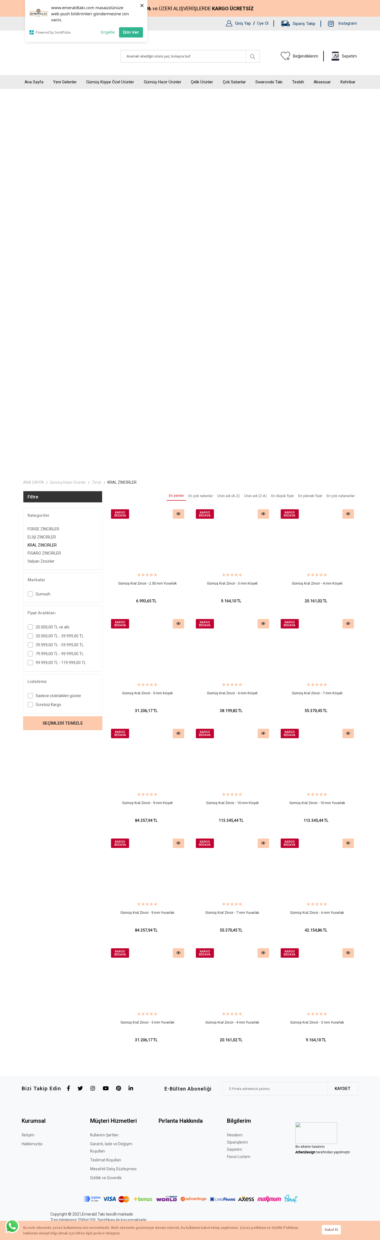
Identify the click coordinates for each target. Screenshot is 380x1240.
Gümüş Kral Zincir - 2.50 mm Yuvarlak (147, 583)
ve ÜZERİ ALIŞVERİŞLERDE (195, 8)
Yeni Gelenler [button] (65, 81)
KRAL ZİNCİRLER (42, 545)
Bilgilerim (239, 1120)
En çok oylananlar (341, 496)
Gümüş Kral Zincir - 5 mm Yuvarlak (147, 1022)
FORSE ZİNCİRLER (43, 529)
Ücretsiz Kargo (48, 704)
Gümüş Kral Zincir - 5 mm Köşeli (147, 693)
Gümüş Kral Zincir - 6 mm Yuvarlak (317, 912)
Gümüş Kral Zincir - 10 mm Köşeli (232, 803)
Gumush (43, 594)
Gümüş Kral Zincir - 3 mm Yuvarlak (317, 1022)
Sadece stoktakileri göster (58, 695)
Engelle (108, 32)
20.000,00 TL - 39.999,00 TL (60, 636)
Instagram (347, 23)
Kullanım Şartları (104, 1135)
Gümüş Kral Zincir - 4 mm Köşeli (317, 583)
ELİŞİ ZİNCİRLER (42, 537)
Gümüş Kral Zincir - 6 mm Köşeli (232, 693)
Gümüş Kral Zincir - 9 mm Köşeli (147, 803)
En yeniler (176, 495)
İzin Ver (131, 32)
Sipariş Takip (304, 23)
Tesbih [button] (298, 81)
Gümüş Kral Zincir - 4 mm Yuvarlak (232, 1022)
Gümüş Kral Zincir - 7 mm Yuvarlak (232, 912)
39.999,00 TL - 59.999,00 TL (60, 645)
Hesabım (235, 1135)
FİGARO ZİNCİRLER (44, 553)
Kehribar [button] (348, 81)
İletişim (28, 1135)
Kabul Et (331, 1229)
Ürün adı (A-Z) (228, 496)
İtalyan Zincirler (41, 561)
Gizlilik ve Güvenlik (106, 1178)
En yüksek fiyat (310, 496)
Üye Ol (262, 23)
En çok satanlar (200, 496)
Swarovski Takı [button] (268, 81)
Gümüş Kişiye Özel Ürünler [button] (110, 81)
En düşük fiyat (282, 496)
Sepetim (234, 1149)
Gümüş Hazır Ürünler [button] (162, 81)
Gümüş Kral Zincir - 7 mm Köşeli (317, 693)
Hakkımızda (32, 1144)
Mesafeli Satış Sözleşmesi (113, 1169)
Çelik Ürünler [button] (202, 81)
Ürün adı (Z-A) (255, 496)
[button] (344, 56)
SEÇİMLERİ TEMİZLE (63, 723)
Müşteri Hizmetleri (113, 1120)
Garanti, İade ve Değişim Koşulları (111, 1147)
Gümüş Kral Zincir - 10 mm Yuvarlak (317, 803)
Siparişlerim (237, 1142)
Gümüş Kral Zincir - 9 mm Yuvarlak (147, 912)
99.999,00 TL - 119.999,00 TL (61, 662)
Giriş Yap (243, 23)
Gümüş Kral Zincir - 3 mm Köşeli (232, 583)
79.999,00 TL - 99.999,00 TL (60, 654)
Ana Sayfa (33, 81)
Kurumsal (34, 1120)
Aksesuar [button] (322, 81)
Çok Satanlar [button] (234, 81)
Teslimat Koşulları (105, 1160)
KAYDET (343, 1088)
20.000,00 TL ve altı (52, 627)
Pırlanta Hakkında (181, 1120)
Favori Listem (238, 1156)
